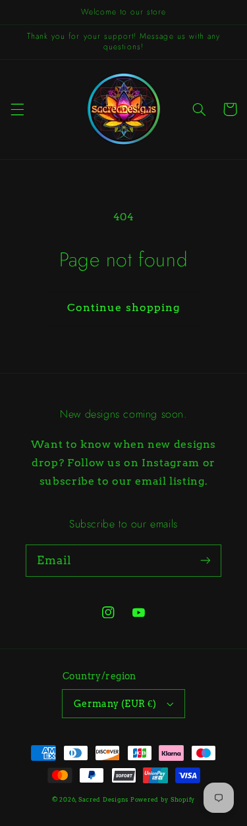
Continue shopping (123, 307)
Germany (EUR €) (115, 703)
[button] (17, 109)
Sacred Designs (103, 799)
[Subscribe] (205, 560)
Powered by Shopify (162, 799)
